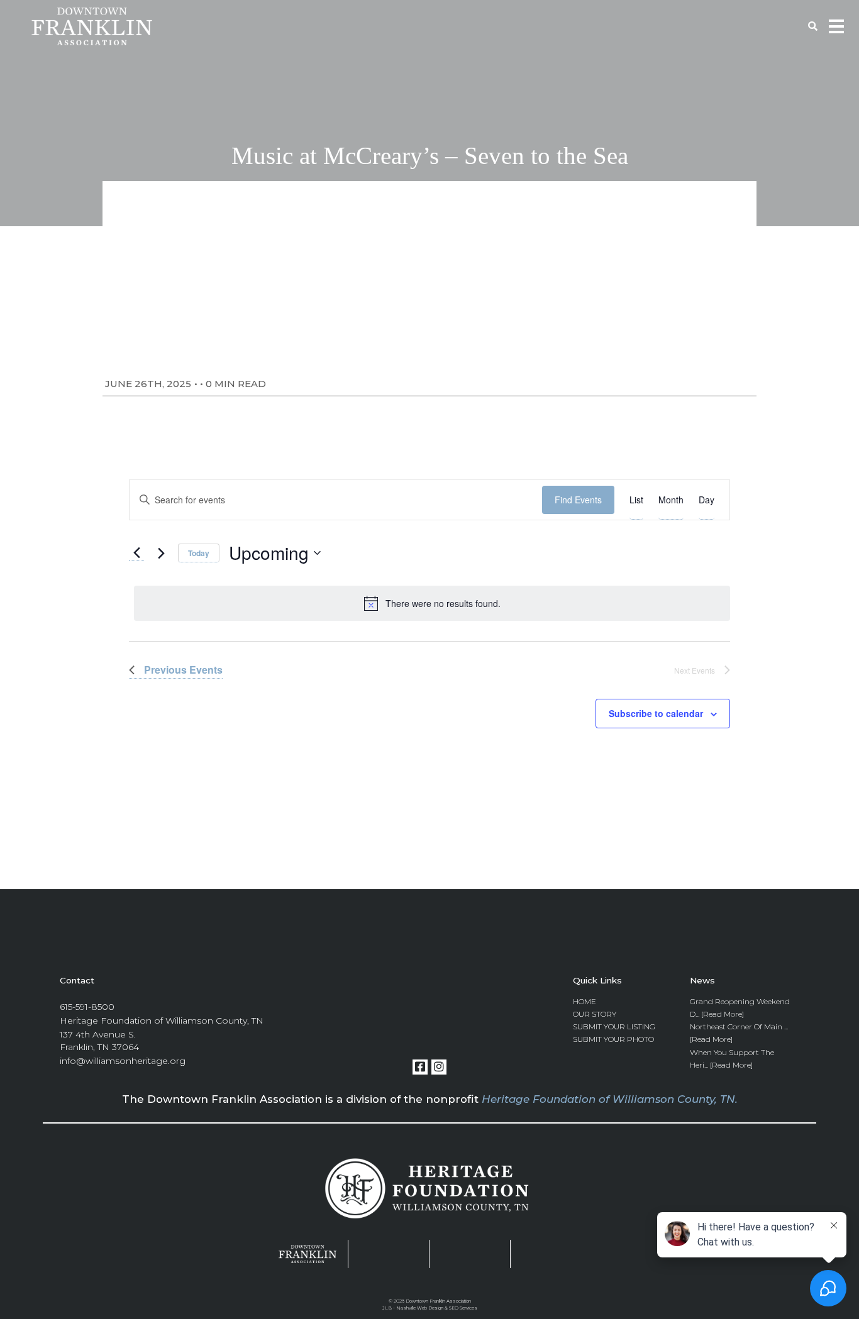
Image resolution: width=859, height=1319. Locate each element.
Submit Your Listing (614, 1026)
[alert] (431, 603)
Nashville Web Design (419, 1308)
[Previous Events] (136, 553)
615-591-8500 (87, 1006)
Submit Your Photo (613, 1039)
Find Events (578, 499)
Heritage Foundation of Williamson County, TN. (610, 1099)
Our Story (594, 1014)
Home (584, 1001)
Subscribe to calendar (656, 713)
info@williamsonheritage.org (123, 1060)
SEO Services (463, 1308)
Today (198, 553)
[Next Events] (161, 553)
